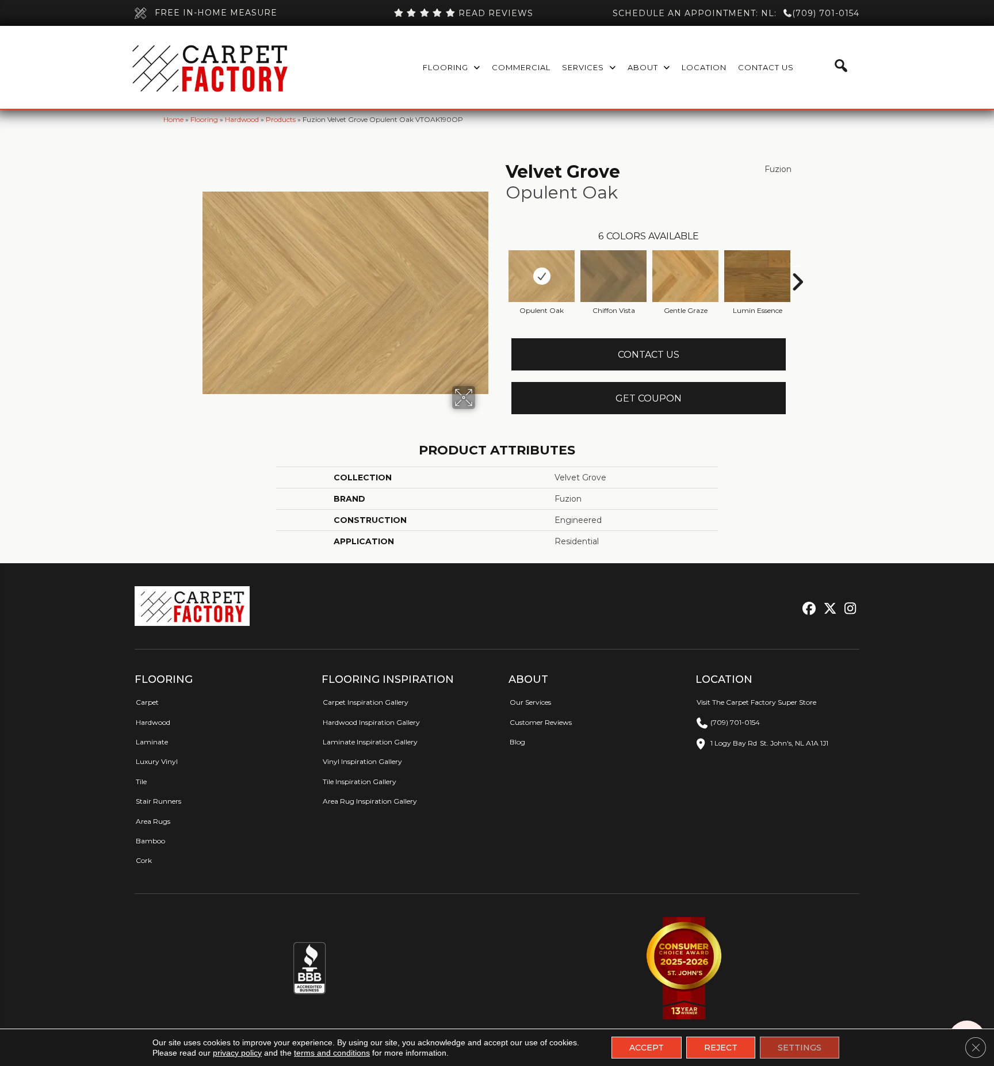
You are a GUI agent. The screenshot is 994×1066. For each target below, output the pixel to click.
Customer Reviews (541, 722)
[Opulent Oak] (542, 276)
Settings (799, 1047)
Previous (500, 264)
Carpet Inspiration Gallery (365, 702)
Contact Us (648, 354)
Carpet (147, 702)
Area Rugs (153, 821)
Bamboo (150, 840)
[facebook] (807, 609)
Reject (720, 1047)
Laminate (152, 742)
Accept (646, 1047)
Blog (517, 742)
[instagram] (847, 609)
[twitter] (827, 609)
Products (281, 119)
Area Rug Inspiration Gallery (370, 801)
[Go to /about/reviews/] (463, 13)
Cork (144, 860)
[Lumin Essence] (757, 276)
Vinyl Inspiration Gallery (362, 761)
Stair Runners (158, 801)
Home (173, 119)
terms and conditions (332, 1052)
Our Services (530, 702)
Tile (141, 781)
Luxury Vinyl (157, 761)
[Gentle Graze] (685, 276)
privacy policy (237, 1052)
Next (797, 264)
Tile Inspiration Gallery (359, 781)
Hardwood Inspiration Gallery (371, 722)
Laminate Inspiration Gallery (370, 742)
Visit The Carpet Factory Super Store (756, 702)
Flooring (204, 119)
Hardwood (242, 119)
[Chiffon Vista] (613, 276)
